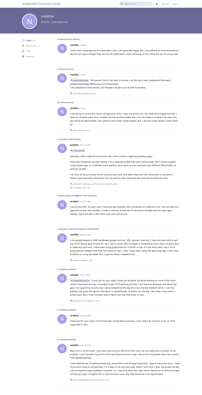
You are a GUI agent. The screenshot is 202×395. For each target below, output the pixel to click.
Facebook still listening (70, 139)
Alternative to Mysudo (70, 39)
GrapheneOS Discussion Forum (41, 3)
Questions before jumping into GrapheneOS (79, 229)
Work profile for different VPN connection (78, 195)
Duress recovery (67, 69)
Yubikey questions (68, 269)
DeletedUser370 (81, 280)
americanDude (80, 80)
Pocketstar (79, 150)
